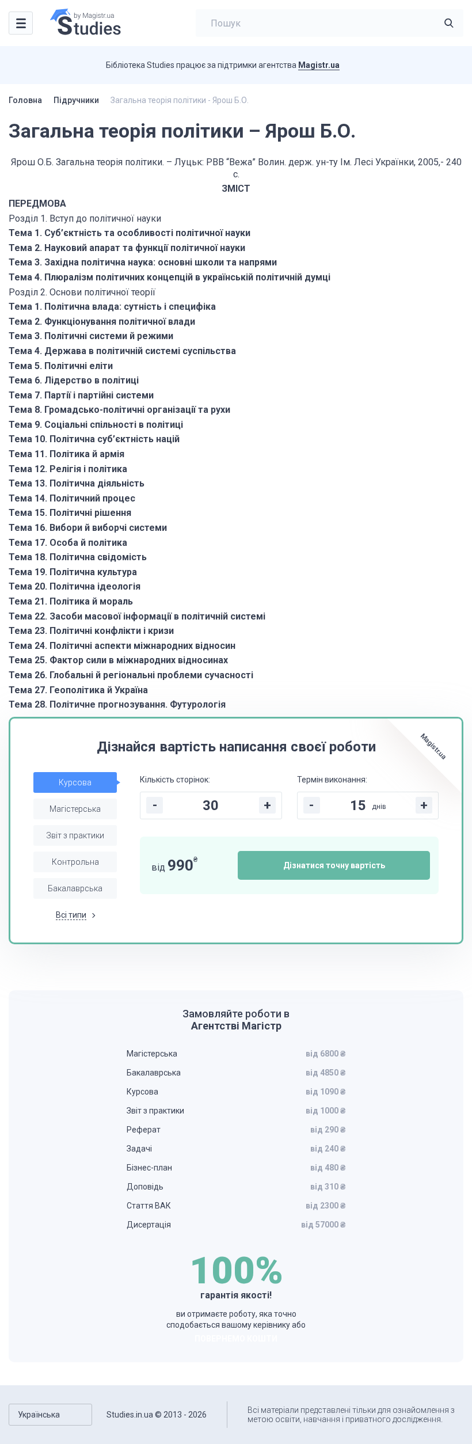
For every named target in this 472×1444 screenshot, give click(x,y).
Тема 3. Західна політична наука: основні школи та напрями (143, 262)
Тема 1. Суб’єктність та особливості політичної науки (129, 232)
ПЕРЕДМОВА (37, 203)
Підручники (76, 100)
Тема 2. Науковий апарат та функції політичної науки (127, 247)
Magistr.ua (319, 65)
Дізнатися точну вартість (334, 865)
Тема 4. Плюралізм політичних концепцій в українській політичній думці (169, 277)
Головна (25, 100)
